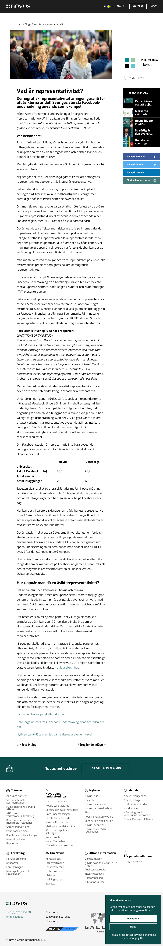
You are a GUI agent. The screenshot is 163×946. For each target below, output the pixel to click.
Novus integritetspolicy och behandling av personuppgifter (133, 936)
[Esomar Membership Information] (62, 930)
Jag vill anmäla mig (105, 768)
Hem (19, 24)
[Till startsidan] (18, 6)
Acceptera (133, 918)
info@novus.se (14, 916)
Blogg (28, 24)
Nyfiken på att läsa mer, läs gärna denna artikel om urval (54, 734)
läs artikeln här (68, 667)
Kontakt (138, 6)
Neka (133, 926)
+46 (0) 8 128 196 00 (18, 912)
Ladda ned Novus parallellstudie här (40, 714)
